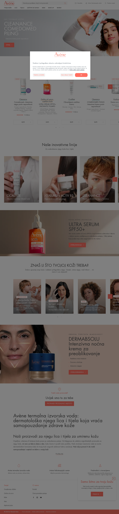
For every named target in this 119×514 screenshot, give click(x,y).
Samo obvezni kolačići (67, 74)
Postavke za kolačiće (39, 74)
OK (81, 74)
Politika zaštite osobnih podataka (76, 69)
